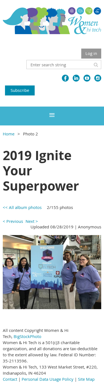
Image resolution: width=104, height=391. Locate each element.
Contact (10, 379)
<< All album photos (22, 207)
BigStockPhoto (27, 336)
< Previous (13, 221)
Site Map (86, 379)
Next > (32, 221)
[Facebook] (65, 78)
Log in (91, 53)
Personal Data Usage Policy (47, 379)
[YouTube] (86, 78)
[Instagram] (97, 78)
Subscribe (20, 90)
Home (8, 134)
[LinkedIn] (76, 78)
